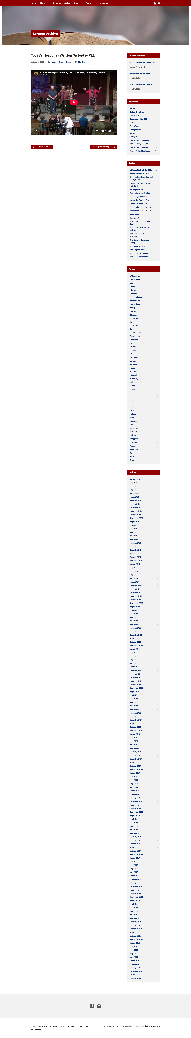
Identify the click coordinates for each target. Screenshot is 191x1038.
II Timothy (134, 379)
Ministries (44, 3)
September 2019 (136, 769)
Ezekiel (133, 350)
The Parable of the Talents (141, 84)
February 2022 (135, 670)
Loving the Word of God (139, 200)
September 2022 (136, 646)
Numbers (133, 432)
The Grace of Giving (138, 246)
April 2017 (134, 872)
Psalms (133, 446)
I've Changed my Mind (138, 197)
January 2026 (135, 504)
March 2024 (134, 582)
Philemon (133, 435)
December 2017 (136, 844)
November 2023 (136, 596)
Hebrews (133, 372)
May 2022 (134, 660)
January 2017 (135, 883)
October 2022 (135, 642)
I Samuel (133, 375)
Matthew (82, 62)
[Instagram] (159, 3)
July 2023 (133, 610)
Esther (132, 343)
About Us (78, 3)
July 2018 (133, 819)
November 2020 (136, 723)
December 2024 (136, 550)
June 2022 (134, 656)
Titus (132, 460)
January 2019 (135, 798)
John (132, 396)
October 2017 (135, 851)
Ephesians (134, 340)
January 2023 (135, 631)
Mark (132, 418)
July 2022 (133, 653)
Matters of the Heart (138, 204)
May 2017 (134, 869)
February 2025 (135, 543)
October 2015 (135, 936)
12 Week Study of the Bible (141, 170)
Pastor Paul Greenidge (139, 147)
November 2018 (136, 805)
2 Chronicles (135, 301)
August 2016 (135, 900)
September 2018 (136, 812)
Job (131, 393)
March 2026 (134, 497)
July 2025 (133, 525)
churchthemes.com (152, 1026)
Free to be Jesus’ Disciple (140, 193)
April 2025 (134, 536)
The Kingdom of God (138, 250)
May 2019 (134, 784)
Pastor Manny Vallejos (139, 144)
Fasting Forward (136, 190)
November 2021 (136, 681)
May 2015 (134, 954)
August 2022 (135, 649)
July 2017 (133, 862)
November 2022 (136, 638)
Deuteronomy (135, 333)
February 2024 (135, 585)
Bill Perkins (134, 108)
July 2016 (133, 904)
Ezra (131, 354)
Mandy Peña (135, 137)
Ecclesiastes (135, 336)
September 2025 (136, 518)
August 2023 (135, 607)
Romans (133, 453)
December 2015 (136, 929)
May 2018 (134, 826)
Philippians (134, 439)
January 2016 (135, 925)
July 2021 (133, 695)
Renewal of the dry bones (140, 73)
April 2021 (134, 706)
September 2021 (136, 688)
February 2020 (135, 752)
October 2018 (135, 808)
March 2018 (134, 833)
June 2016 (134, 908)
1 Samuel (133, 294)
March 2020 (134, 748)
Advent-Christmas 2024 (139, 174)
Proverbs (133, 442)
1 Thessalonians (136, 297)
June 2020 (134, 741)
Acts (131, 322)
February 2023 (135, 628)
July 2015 (133, 946)
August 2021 (135, 692)
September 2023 (136, 603)
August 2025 (135, 522)
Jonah (132, 400)
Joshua (132, 403)
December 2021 (136, 677)
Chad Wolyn (134, 116)
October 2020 (135, 727)
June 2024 (134, 571)
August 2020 (135, 734)
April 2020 (134, 745)
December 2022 (136, 635)
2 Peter (133, 311)
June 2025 (134, 529)
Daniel (132, 329)
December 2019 (136, 759)
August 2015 (135, 943)
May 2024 (134, 575)
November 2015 (136, 932)
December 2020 (136, 720)
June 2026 (134, 486)
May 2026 (134, 490)
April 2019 (134, 787)
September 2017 (136, 854)
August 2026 (135, 479)
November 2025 (136, 511)
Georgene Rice (136, 130)
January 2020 (135, 755)
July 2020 (133, 738)
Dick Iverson (135, 123)
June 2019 (134, 780)
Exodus (133, 347)
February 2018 (135, 837)
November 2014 (136, 975)
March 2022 (134, 667)
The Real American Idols (139, 257)
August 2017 (135, 858)
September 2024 (136, 561)
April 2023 (134, 621)
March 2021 (134, 709)
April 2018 (134, 830)
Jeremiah (133, 389)
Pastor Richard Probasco (61, 62)
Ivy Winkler (134, 133)
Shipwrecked (135, 214)
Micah (132, 425)
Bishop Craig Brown (138, 112)
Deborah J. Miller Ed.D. (139, 119)
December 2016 (136, 886)
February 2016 (135, 922)
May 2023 (134, 617)
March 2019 (134, 791)
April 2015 (134, 957)
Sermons (57, 3)
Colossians (134, 325)
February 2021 (135, 713)
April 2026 (134, 493)
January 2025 (135, 546)
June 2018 (134, 823)
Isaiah (132, 382)
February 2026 (135, 500)
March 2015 (134, 961)
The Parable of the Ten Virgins (142, 63)
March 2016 (134, 918)
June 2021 (134, 699)
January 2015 (135, 968)
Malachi (133, 414)
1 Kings (133, 287)
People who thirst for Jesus (141, 207)
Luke (132, 410)
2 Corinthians (135, 304)
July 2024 (133, 568)
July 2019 (133, 777)
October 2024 (135, 557)
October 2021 (135, 685)
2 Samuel (133, 315)
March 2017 (134, 876)
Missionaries (105, 3)
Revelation (134, 449)
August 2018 (135, 816)
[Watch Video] (145, 67)
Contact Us (91, 3)
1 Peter (133, 290)
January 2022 (135, 674)
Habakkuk (134, 364)
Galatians (134, 357)
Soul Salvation (136, 218)
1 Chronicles (135, 276)
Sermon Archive (45, 34)
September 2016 (136, 897)
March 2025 (134, 539)
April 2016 (134, 915)
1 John (132, 283)
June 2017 (134, 865)
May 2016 (134, 911)
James (132, 386)
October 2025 (135, 515)
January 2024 (135, 589)
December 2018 (136, 801)
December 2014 (136, 971)
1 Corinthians (135, 279)
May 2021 (134, 702)
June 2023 (134, 614)
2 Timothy (134, 318)
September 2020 (136, 731)
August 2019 (135, 773)
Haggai (132, 368)
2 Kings (133, 308)
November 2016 (136, 890)
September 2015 (136, 939)
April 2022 (134, 663)
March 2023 (134, 624)
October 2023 (135, 600)
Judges (132, 407)
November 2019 (136, 762)
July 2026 (133, 483)
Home (33, 3)
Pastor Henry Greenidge (139, 140)
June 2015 (134, 950)
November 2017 (136, 847)
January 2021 (135, 716)
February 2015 (135, 964)
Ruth (132, 456)
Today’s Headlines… (43, 147)
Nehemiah (134, 428)
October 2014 (135, 978)
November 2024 (136, 554)
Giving (67, 3)
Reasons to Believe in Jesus (141, 211)
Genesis (133, 361)
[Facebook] (155, 3)
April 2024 (134, 578)
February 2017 (135, 879)
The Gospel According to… (102, 147)
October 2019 (135, 766)
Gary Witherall (136, 126)
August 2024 (135, 564)
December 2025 (136, 507)
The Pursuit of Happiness (140, 253)
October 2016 (135, 893)
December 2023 (136, 592)
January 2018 (135, 840)
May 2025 (134, 532)
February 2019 (135, 794)
